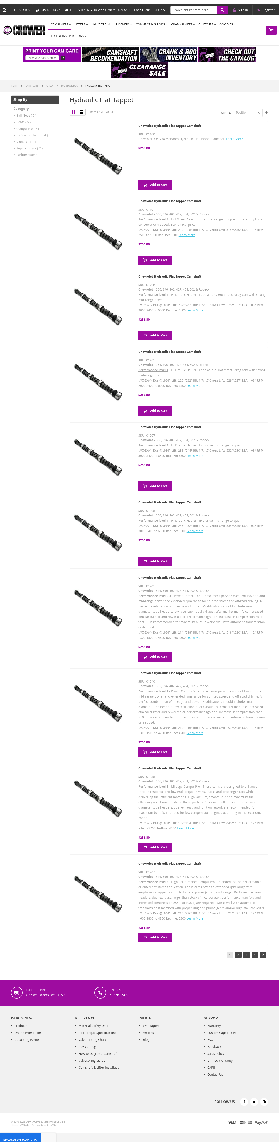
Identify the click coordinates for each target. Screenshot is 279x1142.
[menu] (154, 30)
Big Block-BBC (69, 85)
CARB (211, 1067)
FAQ (210, 1040)
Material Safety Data (93, 1026)
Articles (148, 1033)
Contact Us (215, 1074)
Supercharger (26, 148)
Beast (20, 122)
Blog (146, 1040)
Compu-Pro (24, 128)
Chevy (50, 85)
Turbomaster (25, 155)
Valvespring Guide (92, 1060)
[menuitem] (59, 24)
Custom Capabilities (221, 1033)
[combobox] (199, 10)
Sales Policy (215, 1053)
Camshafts (32, 85)
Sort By (226, 112)
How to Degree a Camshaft (98, 1053)
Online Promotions (28, 1033)
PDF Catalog (87, 1046)
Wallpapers (151, 1026)
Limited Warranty (220, 1060)
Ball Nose (23, 115)
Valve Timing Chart (92, 1040)
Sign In (243, 10)
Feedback (214, 1046)
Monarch (22, 142)
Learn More (234, 139)
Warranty (214, 1026)
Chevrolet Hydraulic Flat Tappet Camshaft (169, 126)
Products (20, 1026)
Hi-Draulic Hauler (29, 135)
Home (14, 85)
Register (269, 10)
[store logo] (24, 30)
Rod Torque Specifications (97, 1033)
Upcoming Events (27, 1040)
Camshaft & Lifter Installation (100, 1067)
